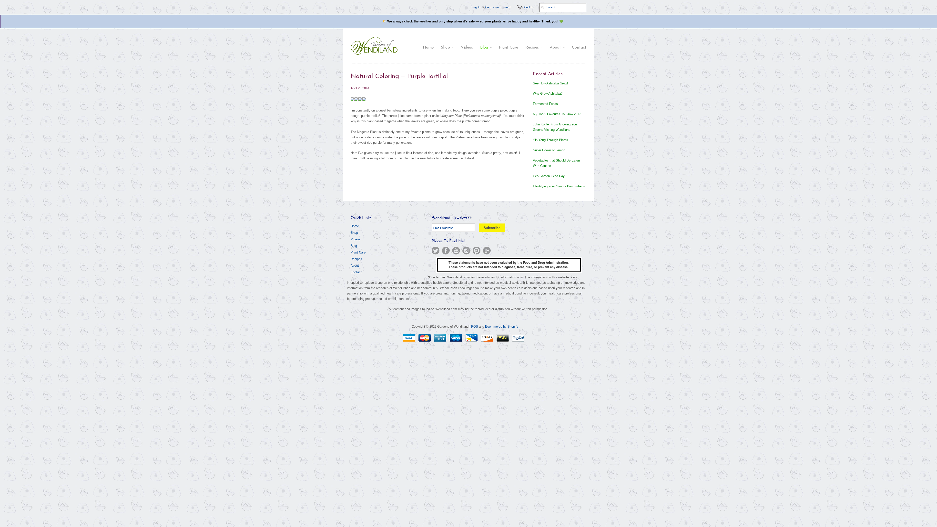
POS (474, 326)
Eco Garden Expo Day (549, 176)
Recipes (356, 259)
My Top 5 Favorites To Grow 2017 (557, 114)
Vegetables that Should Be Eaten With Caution (556, 163)
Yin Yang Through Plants (550, 140)
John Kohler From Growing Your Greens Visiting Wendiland (555, 127)
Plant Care (358, 252)
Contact (356, 272)
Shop (354, 232)
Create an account (498, 7)
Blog (354, 246)
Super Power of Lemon (549, 150)
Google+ (487, 250)
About (355, 265)
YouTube (456, 250)
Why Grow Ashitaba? (547, 93)
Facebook (446, 250)
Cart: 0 (528, 7)
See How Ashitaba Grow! (550, 83)
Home (355, 226)
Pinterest (476, 250)
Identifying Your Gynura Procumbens (559, 186)
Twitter (435, 250)
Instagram (466, 250)
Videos (355, 239)
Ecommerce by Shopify (501, 326)
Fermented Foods (545, 104)
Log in (476, 7)
